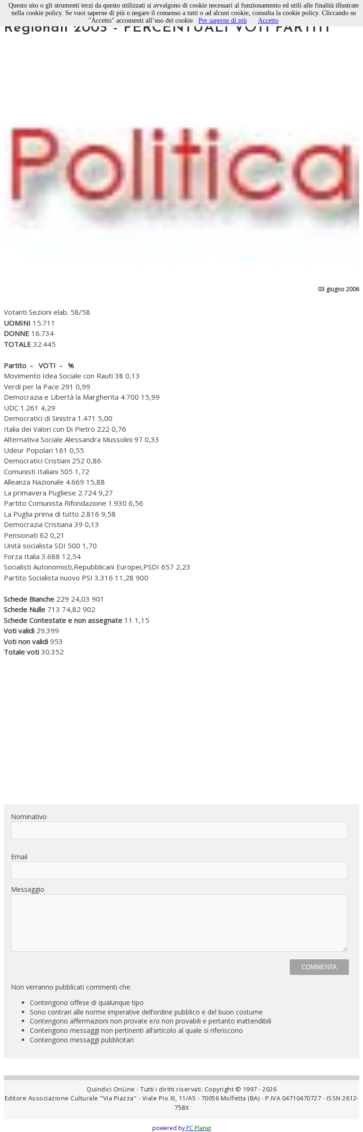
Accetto (268, 20)
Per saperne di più (223, 20)
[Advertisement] (181, 730)
